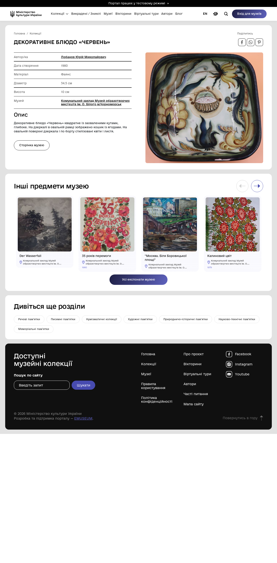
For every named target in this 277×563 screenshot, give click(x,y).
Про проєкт (194, 354)
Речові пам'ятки (29, 319)
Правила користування (153, 385)
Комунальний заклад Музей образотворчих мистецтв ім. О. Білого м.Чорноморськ (95, 102)
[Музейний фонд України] (27, 14)
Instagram (244, 364)
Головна (148, 354)
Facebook (243, 354)
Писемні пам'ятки (63, 319)
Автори (190, 384)
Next (257, 186)
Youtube (242, 374)
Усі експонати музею (138, 279)
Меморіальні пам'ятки (33, 329)
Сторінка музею (31, 145)
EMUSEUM (83, 418)
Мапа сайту (194, 404)
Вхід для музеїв (249, 13)
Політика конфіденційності (156, 399)
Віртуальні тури (197, 374)
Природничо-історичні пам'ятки (185, 319)
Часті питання (196, 394)
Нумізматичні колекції (101, 319)
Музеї (146, 374)
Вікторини (192, 364)
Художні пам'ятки (140, 319)
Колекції (148, 364)
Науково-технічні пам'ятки (237, 319)
